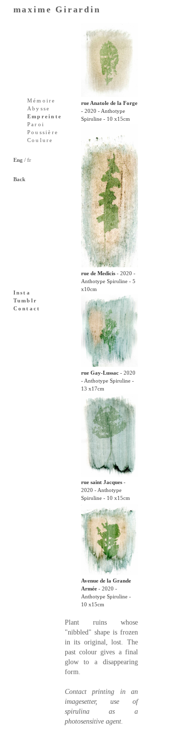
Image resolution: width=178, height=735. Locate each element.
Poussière (42, 132)
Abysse (38, 108)
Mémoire (41, 100)
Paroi (35, 124)
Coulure (40, 140)
